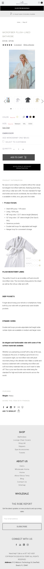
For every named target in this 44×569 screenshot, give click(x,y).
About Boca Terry (22, 476)
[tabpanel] (9, 100)
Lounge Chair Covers (22, 440)
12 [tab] (36, 108)
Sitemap (22, 485)
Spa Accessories (22, 449)
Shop (22, 432)
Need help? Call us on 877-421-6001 (22, 553)
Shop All (22, 443)
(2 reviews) (18, 45)
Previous (5, 101)
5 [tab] (20, 108)
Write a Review (28, 45)
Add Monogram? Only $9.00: (15, 138)
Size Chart (6, 128)
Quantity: (7, 148)
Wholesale (22, 493)
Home (22, 472)
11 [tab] (34, 108)
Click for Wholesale (22, 8)
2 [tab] (13, 108)
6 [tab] (22, 108)
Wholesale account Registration (22, 167)
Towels (22, 453)
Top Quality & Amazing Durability (29, 14)
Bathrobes (22, 437)
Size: (7, 123)
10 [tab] (32, 108)
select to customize (16, 142)
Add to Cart (17, 157)
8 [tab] (27, 108)
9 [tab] (29, 108)
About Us (22, 461)
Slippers (22, 446)
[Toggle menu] (3, 3)
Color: (8, 117)
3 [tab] (15, 108)
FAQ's (22, 466)
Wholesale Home (22, 469)
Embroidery (8, 133)
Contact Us (22, 482)
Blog (22, 479)
